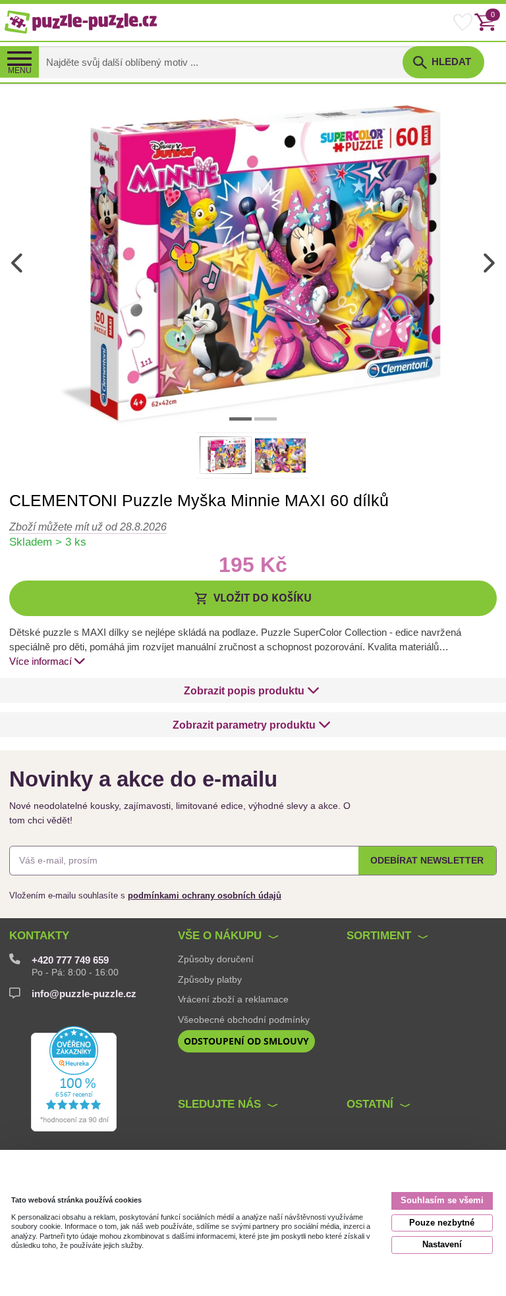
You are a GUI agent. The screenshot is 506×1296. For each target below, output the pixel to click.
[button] (253, 598)
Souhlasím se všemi (442, 1200)
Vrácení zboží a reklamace (233, 999)
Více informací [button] (40, 661)
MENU (20, 70)
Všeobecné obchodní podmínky (244, 1019)
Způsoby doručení (216, 959)
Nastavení (442, 1244)
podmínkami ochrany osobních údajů (204, 895)
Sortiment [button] (379, 935)
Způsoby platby (210, 979)
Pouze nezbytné (441, 1223)
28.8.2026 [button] (88, 526)
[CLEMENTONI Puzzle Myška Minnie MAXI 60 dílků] (253, 262)
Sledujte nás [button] (219, 1104)
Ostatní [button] (370, 1104)
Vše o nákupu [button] (220, 935)
